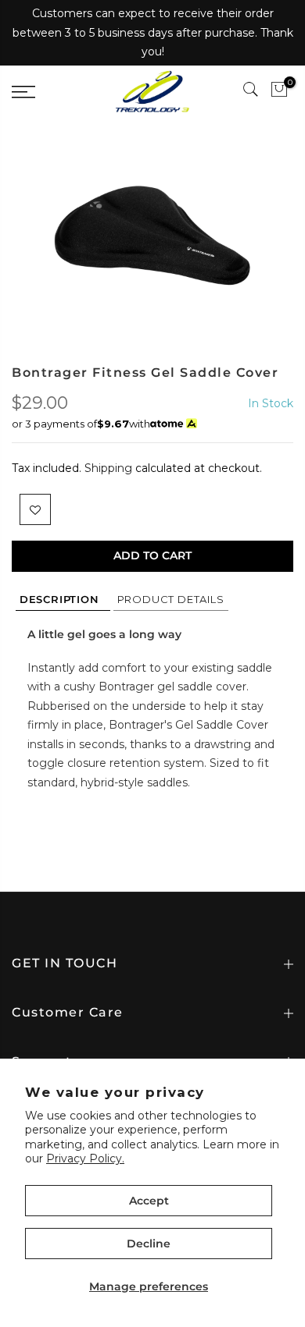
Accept (149, 1201)
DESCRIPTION (63, 599)
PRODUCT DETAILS (170, 599)
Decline (148, 1244)
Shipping (108, 468)
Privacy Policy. (85, 1158)
